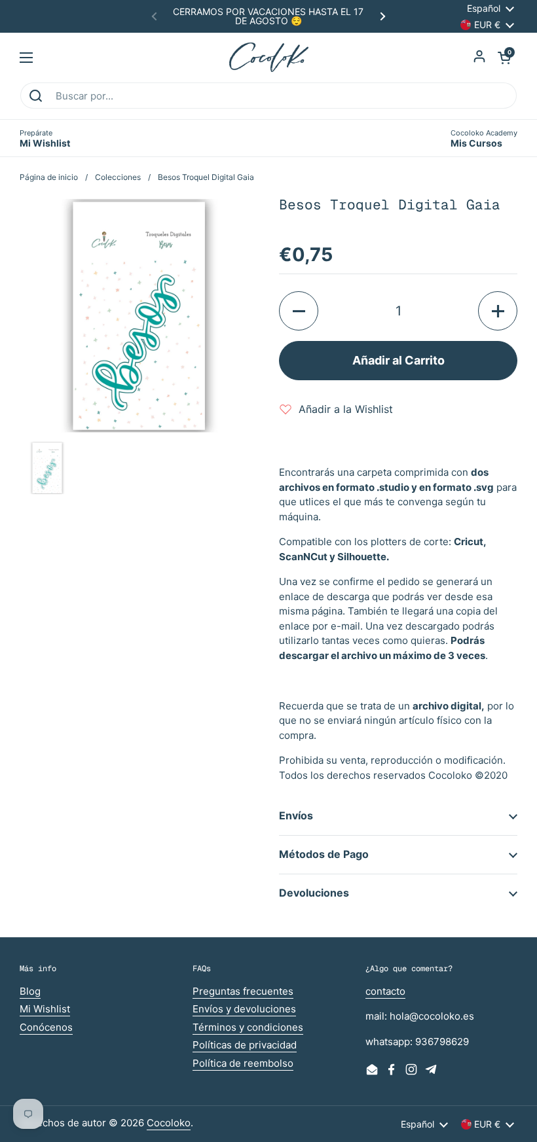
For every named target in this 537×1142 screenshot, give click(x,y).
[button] (504, 58)
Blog (30, 991)
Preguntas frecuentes (243, 991)
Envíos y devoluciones (244, 1009)
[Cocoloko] (268, 57)
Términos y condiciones (248, 1027)
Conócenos (46, 1027)
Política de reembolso (243, 1063)
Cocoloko (169, 1122)
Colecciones (118, 177)
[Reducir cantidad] (298, 310)
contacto (385, 991)
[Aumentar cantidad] (497, 310)
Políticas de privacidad (245, 1045)
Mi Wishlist (45, 1009)
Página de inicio (49, 177)
